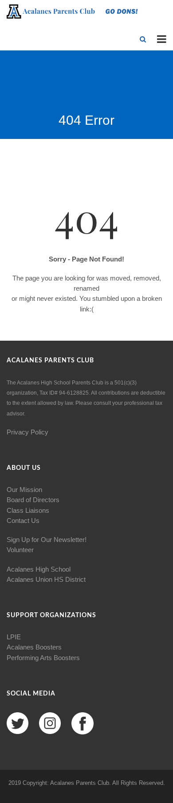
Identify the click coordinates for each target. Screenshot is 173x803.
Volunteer (20, 549)
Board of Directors (33, 499)
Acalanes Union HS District (46, 579)
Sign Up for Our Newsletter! (46, 539)
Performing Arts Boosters (43, 657)
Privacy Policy (27, 432)
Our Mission (24, 489)
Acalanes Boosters (34, 647)
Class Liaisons (28, 510)
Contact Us (23, 520)
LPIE (14, 637)
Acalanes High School (39, 569)
